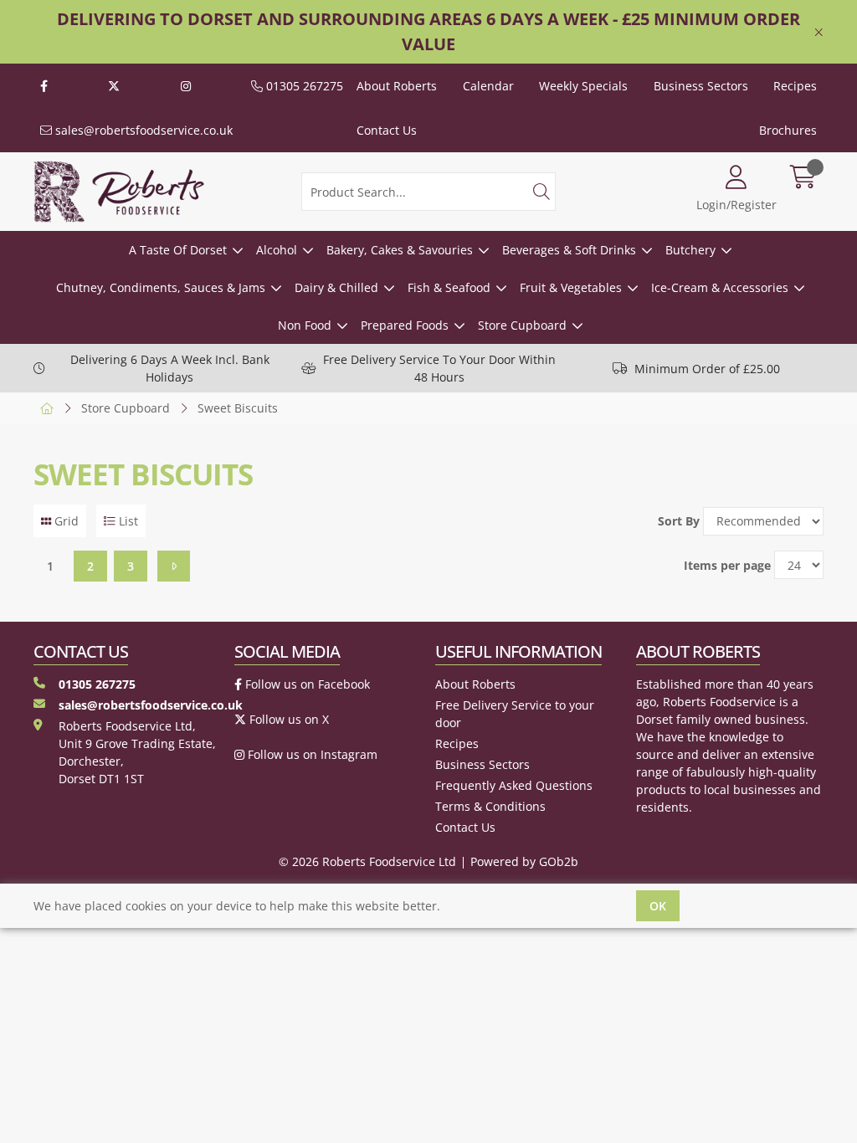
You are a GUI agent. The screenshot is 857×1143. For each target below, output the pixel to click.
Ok (657, 906)
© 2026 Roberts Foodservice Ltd (367, 861)
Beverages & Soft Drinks (569, 250)
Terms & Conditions (490, 806)
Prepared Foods (405, 325)
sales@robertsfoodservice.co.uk (142, 130)
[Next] (173, 566)
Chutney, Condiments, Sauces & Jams (160, 287)
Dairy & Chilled (336, 287)
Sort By (679, 521)
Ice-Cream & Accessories (719, 287)
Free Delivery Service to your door (514, 713)
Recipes (795, 86)
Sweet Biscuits (238, 408)
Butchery (690, 250)
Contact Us (387, 130)
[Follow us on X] (113, 86)
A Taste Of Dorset (178, 250)
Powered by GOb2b (524, 861)
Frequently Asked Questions (514, 785)
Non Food (304, 325)
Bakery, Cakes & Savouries (399, 250)
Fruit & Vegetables (571, 287)
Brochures (788, 130)
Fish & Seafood (449, 287)
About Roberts (397, 86)
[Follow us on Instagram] (186, 86)
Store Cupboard (522, 325)
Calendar (488, 86)
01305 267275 (303, 86)
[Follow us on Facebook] (43, 86)
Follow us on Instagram (310, 754)
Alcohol (276, 250)
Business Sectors (701, 86)
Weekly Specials (583, 86)
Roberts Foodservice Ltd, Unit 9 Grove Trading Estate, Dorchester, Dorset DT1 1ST (137, 752)
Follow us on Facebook (306, 684)
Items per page (727, 565)
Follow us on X (287, 719)
